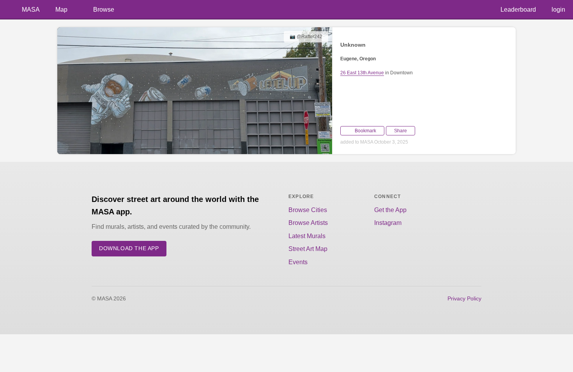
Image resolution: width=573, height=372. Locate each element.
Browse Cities (307, 210)
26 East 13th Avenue (362, 72)
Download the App (129, 248)
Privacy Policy (464, 298)
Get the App (390, 210)
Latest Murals (306, 236)
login (558, 9)
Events (298, 262)
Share (400, 130)
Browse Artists (308, 222)
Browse (103, 9)
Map (61, 9)
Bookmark (365, 130)
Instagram (387, 222)
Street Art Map (307, 249)
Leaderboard (518, 9)
